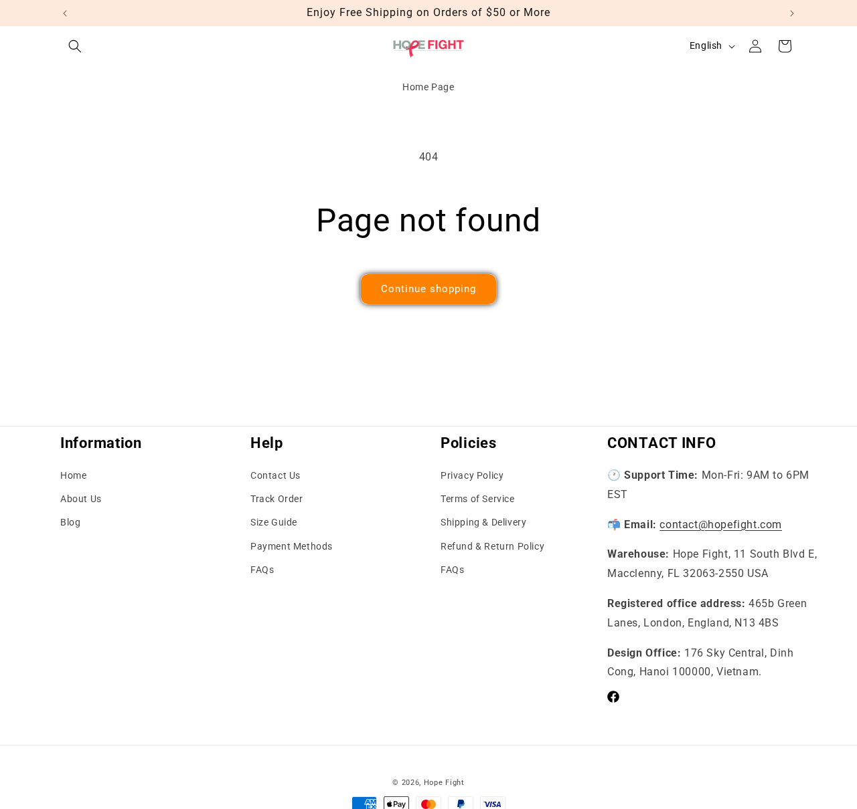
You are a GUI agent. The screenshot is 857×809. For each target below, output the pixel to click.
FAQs (262, 569)
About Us (81, 498)
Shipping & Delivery (483, 522)
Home (73, 475)
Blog (70, 522)
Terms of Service (478, 498)
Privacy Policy (472, 475)
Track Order (276, 498)
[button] (75, 46)
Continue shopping (428, 289)
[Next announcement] (792, 13)
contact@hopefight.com (720, 524)
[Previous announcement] (65, 13)
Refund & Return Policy (492, 546)
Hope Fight (444, 782)
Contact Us (275, 475)
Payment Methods (291, 546)
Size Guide (273, 522)
